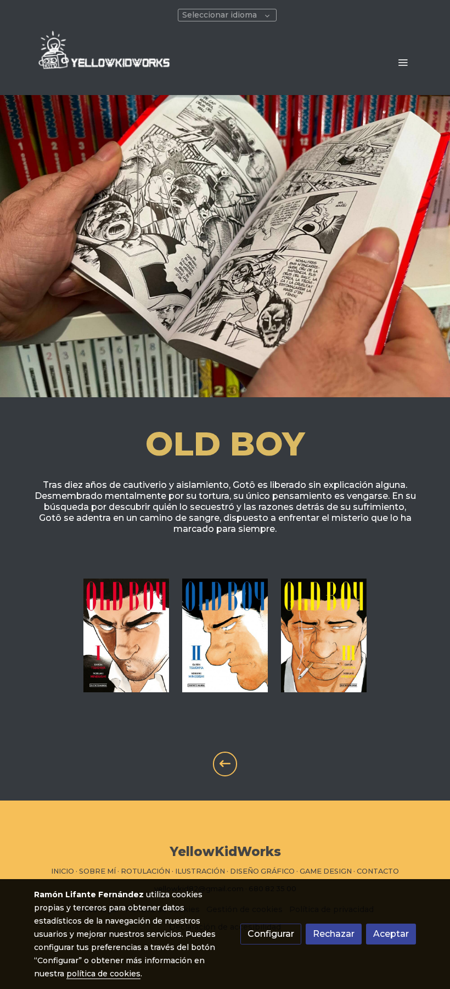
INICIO (62, 871)
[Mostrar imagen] (126, 635)
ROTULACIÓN (145, 871)
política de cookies (103, 974)
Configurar (271, 934)
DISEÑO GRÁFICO (262, 871)
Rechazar (334, 934)
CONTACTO (378, 871)
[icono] (225, 764)
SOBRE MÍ (97, 871)
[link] (104, 62)
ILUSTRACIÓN (200, 871)
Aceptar (391, 934)
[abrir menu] (403, 62)
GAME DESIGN (326, 871)
